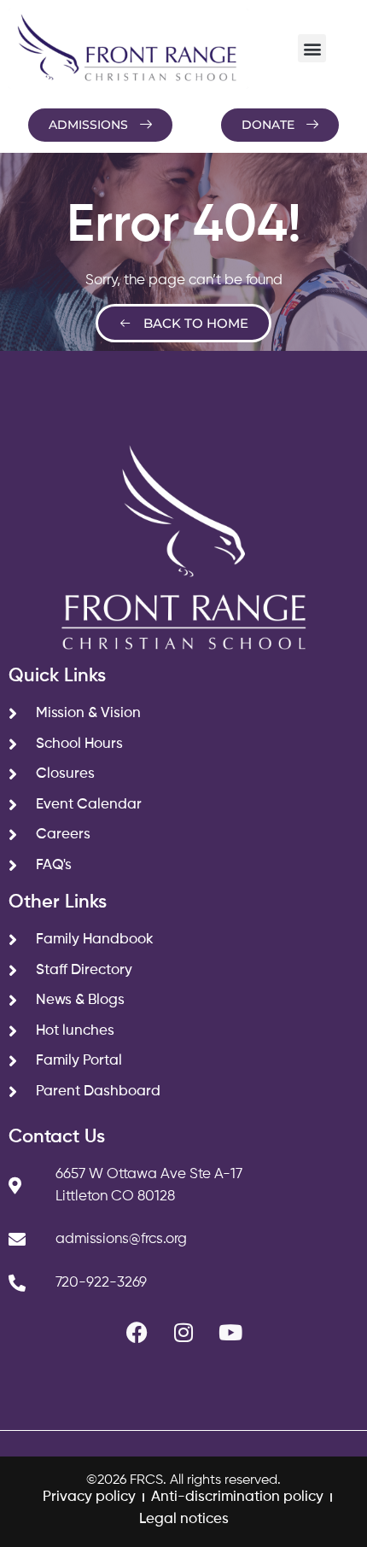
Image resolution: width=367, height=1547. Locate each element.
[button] (312, 48)
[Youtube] (230, 1332)
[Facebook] (136, 1332)
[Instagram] (183, 1332)
